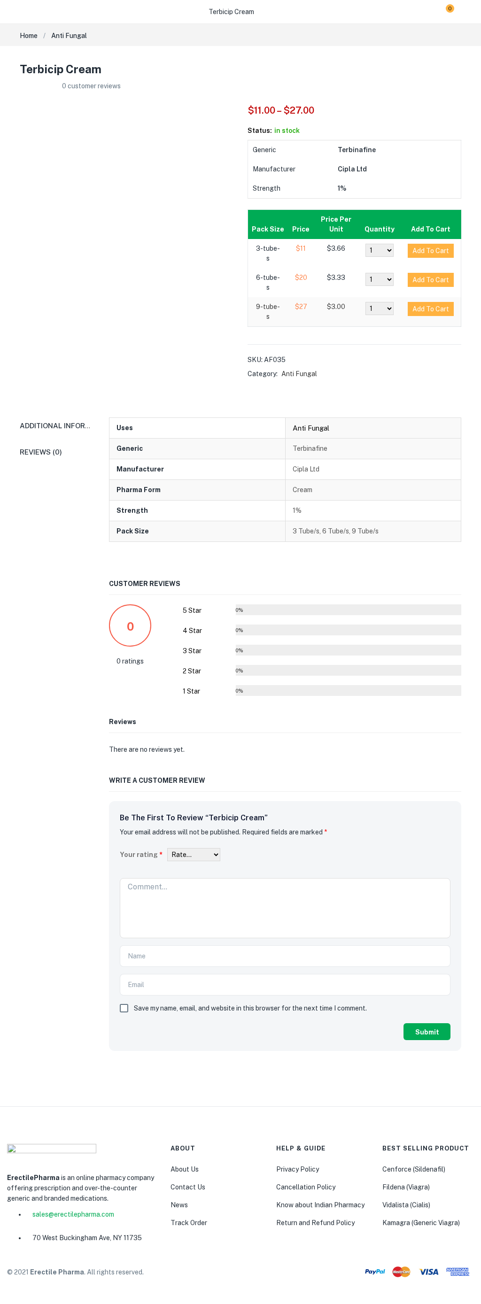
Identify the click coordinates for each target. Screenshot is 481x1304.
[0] (442, 12)
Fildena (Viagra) (406, 1187)
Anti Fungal (69, 35)
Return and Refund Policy (315, 1223)
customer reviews (91, 86)
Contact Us (188, 1187)
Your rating (141, 854)
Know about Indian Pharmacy (320, 1205)
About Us (185, 1169)
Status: (260, 130)
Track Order (189, 1223)
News (179, 1205)
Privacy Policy (297, 1169)
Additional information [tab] (66, 426)
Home (29, 35)
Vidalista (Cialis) (406, 1205)
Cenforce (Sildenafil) (413, 1169)
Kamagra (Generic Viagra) (421, 1223)
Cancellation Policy (305, 1187)
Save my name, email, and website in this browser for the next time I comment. (250, 1008)
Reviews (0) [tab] (41, 452)
